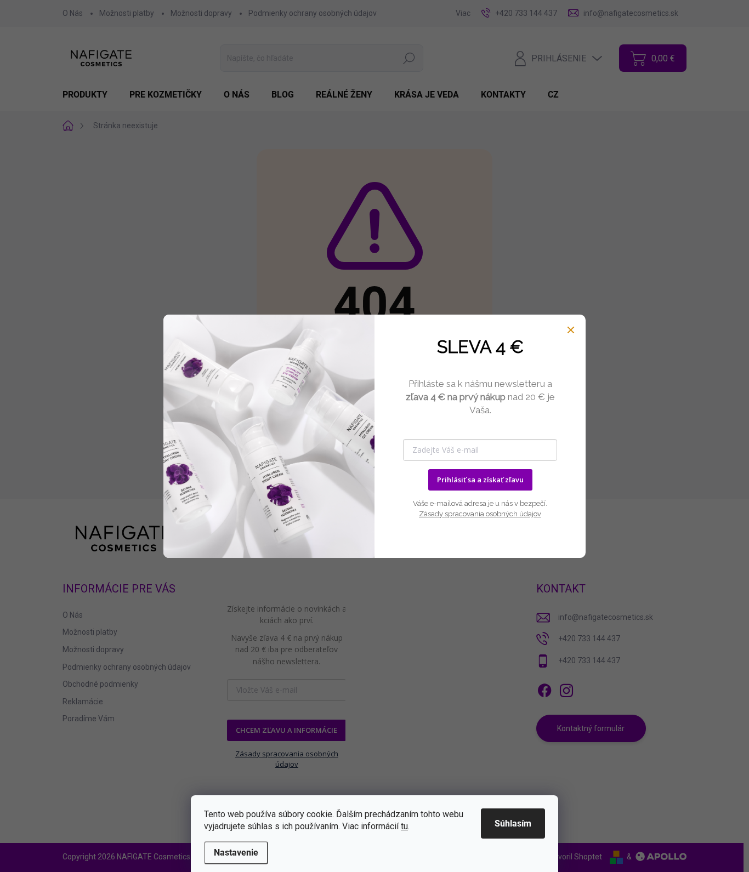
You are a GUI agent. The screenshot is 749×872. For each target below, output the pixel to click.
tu (404, 826)
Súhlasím (513, 823)
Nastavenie (236, 852)
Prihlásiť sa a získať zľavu (480, 480)
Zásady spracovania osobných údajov (480, 514)
